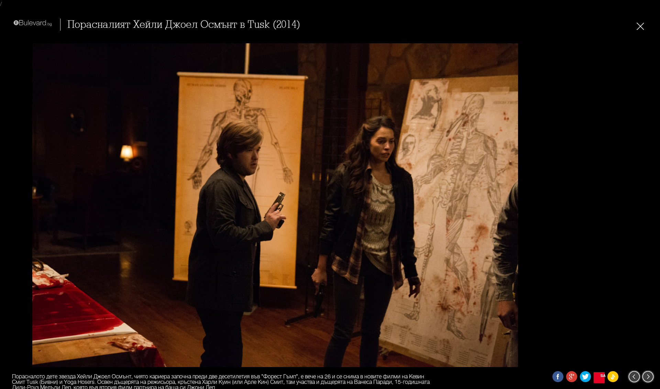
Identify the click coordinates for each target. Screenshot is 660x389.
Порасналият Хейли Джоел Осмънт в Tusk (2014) (183, 25)
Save (603, 375)
